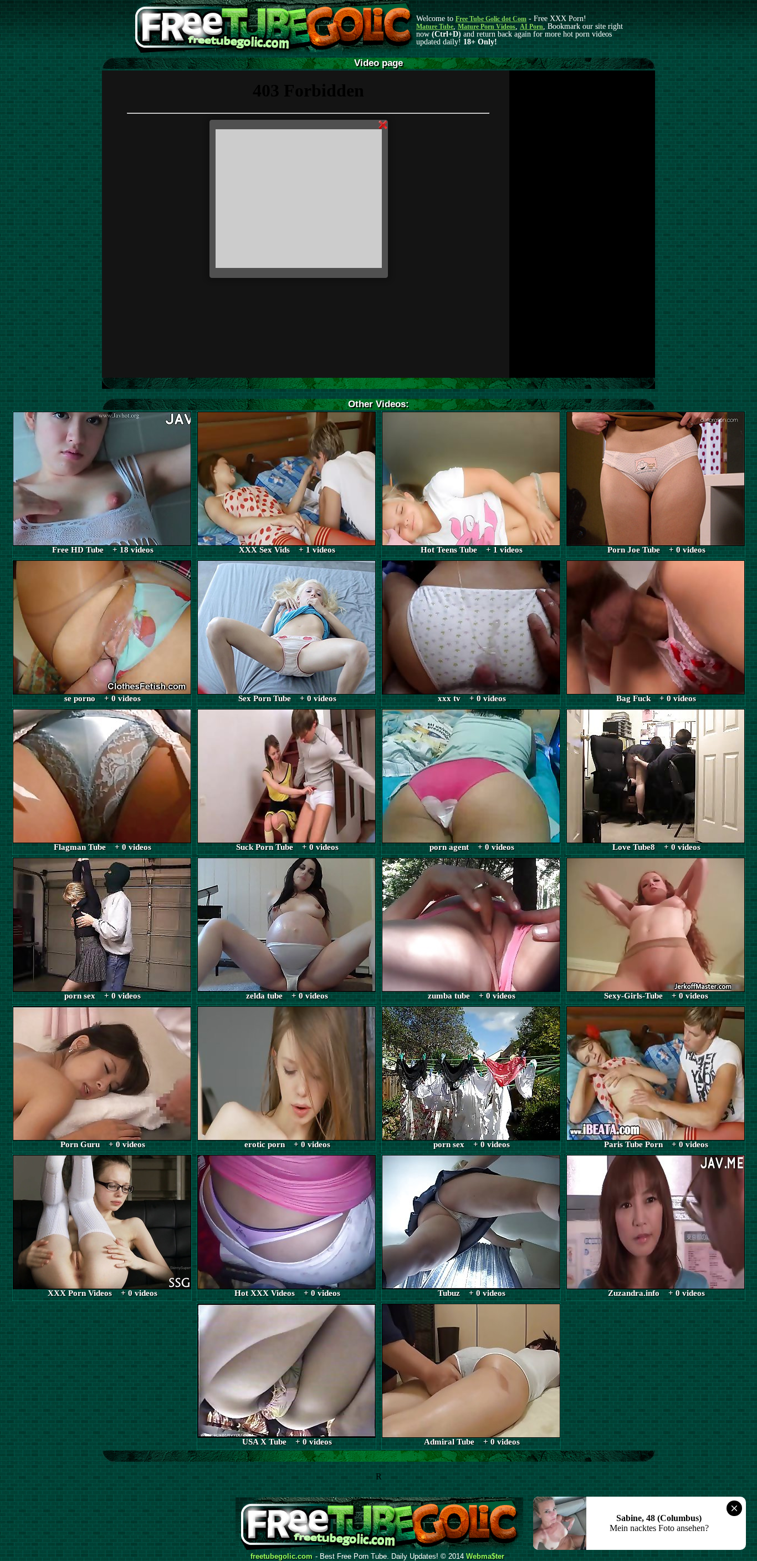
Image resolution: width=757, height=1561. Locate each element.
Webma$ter (485, 1556)
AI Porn (531, 27)
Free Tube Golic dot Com (491, 19)
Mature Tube (434, 27)
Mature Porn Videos (486, 27)
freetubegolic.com (281, 1556)
